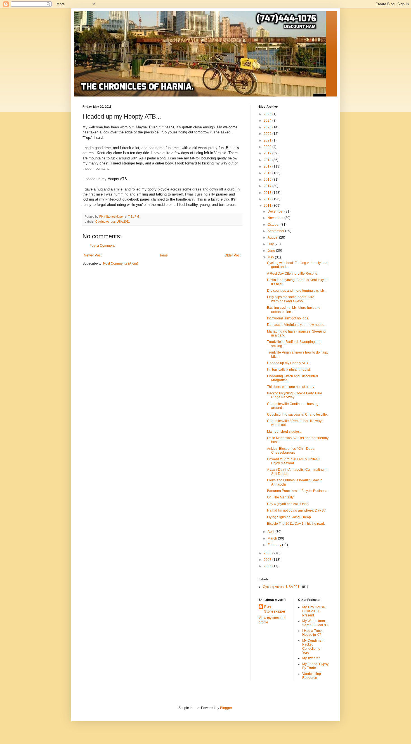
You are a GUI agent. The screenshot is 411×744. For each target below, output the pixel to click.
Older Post (232, 255)
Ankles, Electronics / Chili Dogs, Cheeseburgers (291, 451)
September (276, 231)
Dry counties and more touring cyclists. (296, 291)
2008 (268, 553)
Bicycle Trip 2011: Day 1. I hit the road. (296, 524)
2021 (268, 140)
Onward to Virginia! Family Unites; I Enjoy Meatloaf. (293, 461)
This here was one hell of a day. (291, 387)
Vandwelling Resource (311, 676)
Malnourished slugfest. (284, 432)
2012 (268, 199)
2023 (268, 127)
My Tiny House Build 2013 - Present (313, 611)
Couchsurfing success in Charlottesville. (297, 414)
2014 (268, 186)
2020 (268, 147)
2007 (268, 560)
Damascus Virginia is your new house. (296, 325)
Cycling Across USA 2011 (112, 221)
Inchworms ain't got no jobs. (288, 318)
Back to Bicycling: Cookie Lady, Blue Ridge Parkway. (294, 395)
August (273, 237)
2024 (268, 121)
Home (163, 255)
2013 (268, 193)
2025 (268, 114)
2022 (268, 134)
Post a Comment (102, 246)
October (274, 225)
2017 (268, 166)
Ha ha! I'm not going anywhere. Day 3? (296, 510)
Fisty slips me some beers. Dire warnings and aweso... (290, 299)
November (276, 218)
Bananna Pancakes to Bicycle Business (297, 491)
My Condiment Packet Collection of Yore (313, 646)
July (271, 244)
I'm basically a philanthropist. (289, 369)
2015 (268, 180)
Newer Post (92, 255)
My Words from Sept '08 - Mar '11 (315, 623)
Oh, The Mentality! (280, 497)
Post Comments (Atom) (120, 263)
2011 (268, 206)
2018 (268, 160)
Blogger (226, 708)
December (276, 211)
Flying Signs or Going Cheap (289, 517)
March (273, 538)
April (271, 532)
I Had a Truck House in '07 (312, 633)
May (271, 257)
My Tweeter (311, 658)
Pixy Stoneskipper (274, 609)
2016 (268, 173)
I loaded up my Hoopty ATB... (288, 363)
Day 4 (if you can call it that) (288, 504)
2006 (268, 566)
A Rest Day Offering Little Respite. (292, 274)
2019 (268, 153)
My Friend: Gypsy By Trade (315, 666)
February (275, 545)
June (272, 251)
